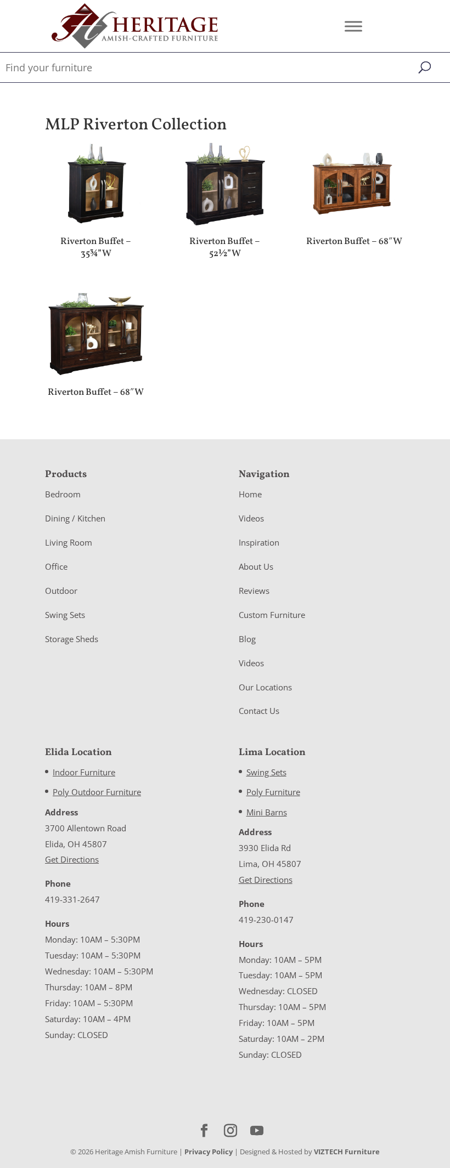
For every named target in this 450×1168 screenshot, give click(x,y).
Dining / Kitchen (75, 518)
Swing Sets (65, 614)
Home (250, 494)
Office (56, 566)
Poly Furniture (273, 791)
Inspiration (259, 542)
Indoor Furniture (84, 772)
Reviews (254, 590)
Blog (247, 638)
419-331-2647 (72, 899)
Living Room (68, 542)
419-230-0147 (266, 919)
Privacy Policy (208, 1151)
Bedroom (63, 494)
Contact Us (259, 710)
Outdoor (61, 590)
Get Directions (72, 859)
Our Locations (265, 687)
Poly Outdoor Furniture (97, 791)
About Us (256, 566)
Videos (251, 518)
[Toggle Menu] (353, 26)
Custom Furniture (272, 614)
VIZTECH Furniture (347, 1151)
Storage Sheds (71, 638)
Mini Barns (266, 812)
